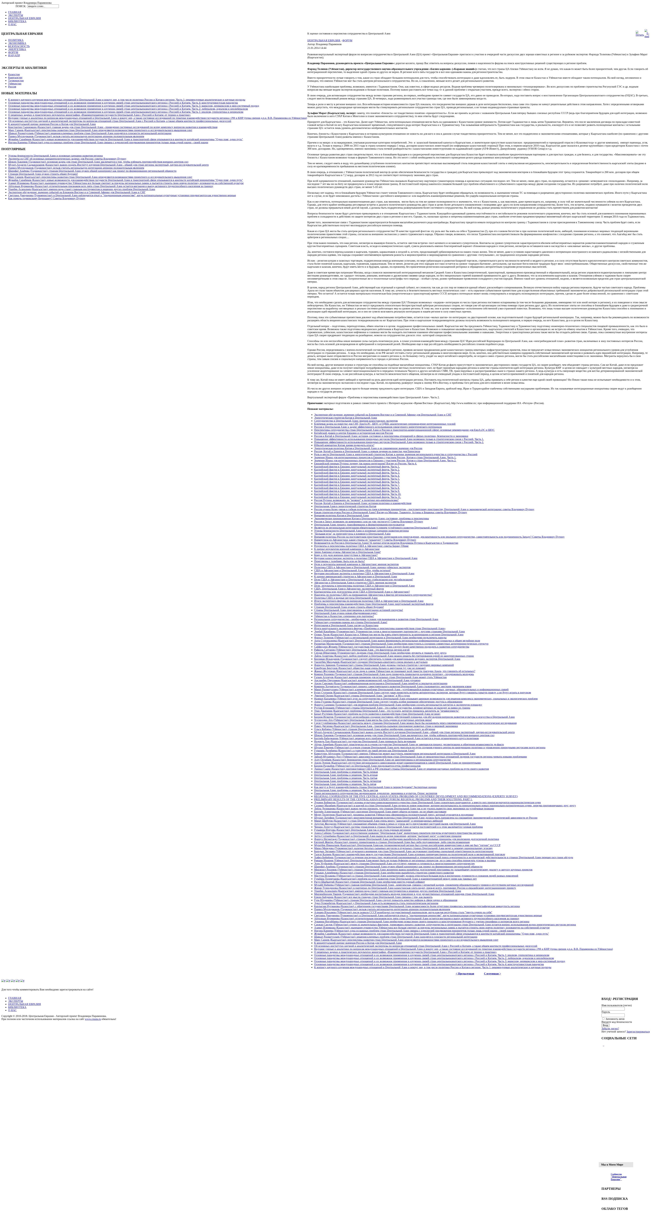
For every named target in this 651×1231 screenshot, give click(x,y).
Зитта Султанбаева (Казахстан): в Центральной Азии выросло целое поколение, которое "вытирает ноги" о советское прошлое (387, 836)
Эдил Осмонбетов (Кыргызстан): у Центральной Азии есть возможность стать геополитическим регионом (376, 903)
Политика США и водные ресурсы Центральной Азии (346, 597)
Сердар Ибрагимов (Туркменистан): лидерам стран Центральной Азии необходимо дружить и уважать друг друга (380, 652)
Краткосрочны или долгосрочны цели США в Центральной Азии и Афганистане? (362, 591)
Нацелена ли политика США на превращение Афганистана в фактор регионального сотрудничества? (373, 594)
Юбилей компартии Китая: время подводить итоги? (344, 445)
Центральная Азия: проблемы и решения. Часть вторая (346, 775)
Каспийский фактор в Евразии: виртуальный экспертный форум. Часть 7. (357, 484)
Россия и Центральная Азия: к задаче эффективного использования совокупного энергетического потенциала (378, 426)
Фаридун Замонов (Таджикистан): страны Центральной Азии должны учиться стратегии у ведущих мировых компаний (384, 665)
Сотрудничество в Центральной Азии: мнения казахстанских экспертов (356, 420)
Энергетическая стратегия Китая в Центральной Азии (345, 417)
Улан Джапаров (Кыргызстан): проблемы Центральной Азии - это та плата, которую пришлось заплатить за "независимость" (386, 710)
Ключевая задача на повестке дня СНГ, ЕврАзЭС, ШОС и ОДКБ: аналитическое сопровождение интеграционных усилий (385, 423)
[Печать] (640, 34)
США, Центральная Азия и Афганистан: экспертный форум (349, 588)
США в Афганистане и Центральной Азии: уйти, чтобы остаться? (352, 570)
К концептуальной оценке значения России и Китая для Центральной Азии (52, 124)
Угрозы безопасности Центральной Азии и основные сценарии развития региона (55, 155)
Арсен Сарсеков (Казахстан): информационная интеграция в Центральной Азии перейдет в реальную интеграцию (380, 683)
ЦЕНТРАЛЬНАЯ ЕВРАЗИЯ (324, 40)
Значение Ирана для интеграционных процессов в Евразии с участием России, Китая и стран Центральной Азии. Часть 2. (385, 460)
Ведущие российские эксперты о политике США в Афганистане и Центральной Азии (364, 573)
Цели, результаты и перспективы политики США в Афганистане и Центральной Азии (364, 585)
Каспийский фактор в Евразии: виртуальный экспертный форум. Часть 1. (357, 466)
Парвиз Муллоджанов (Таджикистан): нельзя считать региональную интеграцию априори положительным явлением (76, 136)
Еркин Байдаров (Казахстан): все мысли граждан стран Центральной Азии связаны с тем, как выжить (373, 897)
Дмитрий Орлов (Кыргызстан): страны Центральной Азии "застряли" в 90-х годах (362, 695)
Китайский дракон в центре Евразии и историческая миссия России (353, 433)
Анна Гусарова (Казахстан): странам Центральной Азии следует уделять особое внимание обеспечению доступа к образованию (388, 701)
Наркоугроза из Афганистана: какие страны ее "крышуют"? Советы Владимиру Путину (365, 539)
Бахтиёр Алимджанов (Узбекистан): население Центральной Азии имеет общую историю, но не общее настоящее (380, 811)
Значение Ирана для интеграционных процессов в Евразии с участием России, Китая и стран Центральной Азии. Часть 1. (385, 457)
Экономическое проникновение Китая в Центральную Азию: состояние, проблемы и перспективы (371, 518)
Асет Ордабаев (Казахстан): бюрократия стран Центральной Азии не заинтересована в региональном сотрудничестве (382, 759)
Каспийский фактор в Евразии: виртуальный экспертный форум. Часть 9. (357, 491)
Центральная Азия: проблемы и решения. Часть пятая (345, 784)
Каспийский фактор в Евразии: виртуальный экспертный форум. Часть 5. (357, 478)
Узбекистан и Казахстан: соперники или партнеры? (344, 616)
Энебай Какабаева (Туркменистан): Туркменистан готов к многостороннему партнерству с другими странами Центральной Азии (389, 631)
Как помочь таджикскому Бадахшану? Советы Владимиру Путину (46, 198)
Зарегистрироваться (638, 1031)
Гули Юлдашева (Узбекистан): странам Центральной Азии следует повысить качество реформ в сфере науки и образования (385, 900)
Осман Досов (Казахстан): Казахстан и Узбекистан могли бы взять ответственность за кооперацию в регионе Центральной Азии (388, 634)
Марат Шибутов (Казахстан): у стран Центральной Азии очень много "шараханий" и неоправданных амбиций (378, 820)
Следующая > (492, 973)
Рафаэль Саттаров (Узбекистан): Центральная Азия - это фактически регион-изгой (362, 649)
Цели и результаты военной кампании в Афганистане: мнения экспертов (356, 564)
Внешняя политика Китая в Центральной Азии (341, 515)
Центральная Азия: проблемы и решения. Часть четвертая (347, 781)
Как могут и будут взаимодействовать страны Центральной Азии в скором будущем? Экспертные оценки (375, 787)
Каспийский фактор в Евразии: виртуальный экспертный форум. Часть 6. (357, 481)
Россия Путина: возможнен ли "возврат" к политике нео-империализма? (356, 500)
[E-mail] (647, 36)
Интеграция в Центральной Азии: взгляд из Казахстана (346, 625)
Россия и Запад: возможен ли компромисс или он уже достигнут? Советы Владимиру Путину (368, 521)
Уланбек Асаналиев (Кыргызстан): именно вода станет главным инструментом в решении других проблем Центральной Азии (81, 189)
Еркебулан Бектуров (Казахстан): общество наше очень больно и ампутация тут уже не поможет (370, 668)
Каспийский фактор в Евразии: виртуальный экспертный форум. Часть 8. (357, 487)
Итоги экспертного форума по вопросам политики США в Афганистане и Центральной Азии (368, 600)
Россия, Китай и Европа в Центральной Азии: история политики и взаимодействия (362, 503)
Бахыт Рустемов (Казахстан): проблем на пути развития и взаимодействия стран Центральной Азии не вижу (377, 713)
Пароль (605, 1011)
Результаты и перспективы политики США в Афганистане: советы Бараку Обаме (361, 546)
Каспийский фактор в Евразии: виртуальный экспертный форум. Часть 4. (357, 475)
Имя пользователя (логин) (616, 1005)
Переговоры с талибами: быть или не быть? (339, 561)
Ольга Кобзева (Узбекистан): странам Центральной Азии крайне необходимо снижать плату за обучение (374, 729)
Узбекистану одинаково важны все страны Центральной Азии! (350, 622)
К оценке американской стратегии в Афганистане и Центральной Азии (355, 576)
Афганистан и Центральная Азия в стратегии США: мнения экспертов (355, 582)
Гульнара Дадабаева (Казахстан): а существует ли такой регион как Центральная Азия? (364, 750)
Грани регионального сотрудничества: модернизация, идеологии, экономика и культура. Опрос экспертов (375, 793)
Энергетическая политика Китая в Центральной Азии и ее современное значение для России (368, 448)
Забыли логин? (610, 1028)
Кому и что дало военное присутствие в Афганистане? (346, 555)
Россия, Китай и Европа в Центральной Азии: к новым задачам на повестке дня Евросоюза (367, 451)
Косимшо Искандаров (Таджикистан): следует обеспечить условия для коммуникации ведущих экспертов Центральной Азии (387, 658)
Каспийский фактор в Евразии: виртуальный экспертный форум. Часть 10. (357, 494)
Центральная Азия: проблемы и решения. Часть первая (346, 771)
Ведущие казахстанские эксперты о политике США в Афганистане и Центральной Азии (365, 558)
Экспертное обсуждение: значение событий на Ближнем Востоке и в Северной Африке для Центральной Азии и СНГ (76, 192)
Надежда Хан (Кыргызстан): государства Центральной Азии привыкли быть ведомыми (365, 741)
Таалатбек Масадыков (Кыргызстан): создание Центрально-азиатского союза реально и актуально (371, 662)
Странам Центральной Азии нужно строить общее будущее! (43, 174)
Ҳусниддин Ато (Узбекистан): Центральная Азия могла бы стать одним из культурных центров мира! (373, 720)
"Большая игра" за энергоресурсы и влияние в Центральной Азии (352, 533)
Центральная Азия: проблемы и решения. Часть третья (345, 778)
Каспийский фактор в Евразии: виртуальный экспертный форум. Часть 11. (357, 497)
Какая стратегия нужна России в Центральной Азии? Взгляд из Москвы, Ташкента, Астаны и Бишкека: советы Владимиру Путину (390, 512)
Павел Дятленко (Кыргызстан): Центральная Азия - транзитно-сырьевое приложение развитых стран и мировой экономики (386, 726)
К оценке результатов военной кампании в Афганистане (347, 549)
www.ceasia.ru (93, 1019)
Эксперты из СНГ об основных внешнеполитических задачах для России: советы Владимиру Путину (67, 158)
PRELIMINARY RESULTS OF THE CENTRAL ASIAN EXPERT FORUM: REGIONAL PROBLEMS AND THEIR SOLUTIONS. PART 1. (393, 799)
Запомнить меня (615, 1018)
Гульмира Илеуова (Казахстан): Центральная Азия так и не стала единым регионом (362, 829)
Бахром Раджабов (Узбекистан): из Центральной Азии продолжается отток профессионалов (367, 765)
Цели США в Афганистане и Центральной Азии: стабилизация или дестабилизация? (363, 579)
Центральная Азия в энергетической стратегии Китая (345, 506)
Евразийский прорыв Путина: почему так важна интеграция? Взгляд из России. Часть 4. (365, 463)
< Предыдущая (465, 973)
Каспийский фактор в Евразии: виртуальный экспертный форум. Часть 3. (357, 472)
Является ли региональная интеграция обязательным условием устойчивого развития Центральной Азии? (376, 527)
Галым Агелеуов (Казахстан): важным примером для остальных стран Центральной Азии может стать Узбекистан (380, 677)
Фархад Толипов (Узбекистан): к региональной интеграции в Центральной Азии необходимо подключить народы (380, 637)
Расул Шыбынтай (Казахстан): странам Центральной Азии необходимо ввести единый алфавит (369, 881)
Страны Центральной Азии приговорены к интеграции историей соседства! (358, 610)
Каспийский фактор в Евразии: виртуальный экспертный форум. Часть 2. (357, 469)
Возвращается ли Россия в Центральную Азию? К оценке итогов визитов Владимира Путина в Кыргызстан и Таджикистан (386, 542)
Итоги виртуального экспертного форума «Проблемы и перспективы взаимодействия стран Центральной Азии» (380, 628)
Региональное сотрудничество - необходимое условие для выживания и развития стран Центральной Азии (376, 619)
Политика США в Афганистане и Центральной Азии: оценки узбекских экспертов (362, 567)
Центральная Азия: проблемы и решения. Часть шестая (346, 790)
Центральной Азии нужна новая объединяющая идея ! (345, 613)
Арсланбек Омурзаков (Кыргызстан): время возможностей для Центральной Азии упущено (367, 680)
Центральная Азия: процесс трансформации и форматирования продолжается (359, 524)
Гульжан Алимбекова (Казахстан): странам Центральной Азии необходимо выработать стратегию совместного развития (384, 872)
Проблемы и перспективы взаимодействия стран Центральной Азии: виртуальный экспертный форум (373, 604)
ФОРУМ (347, 40)
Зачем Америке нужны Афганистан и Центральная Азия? (347, 552)
